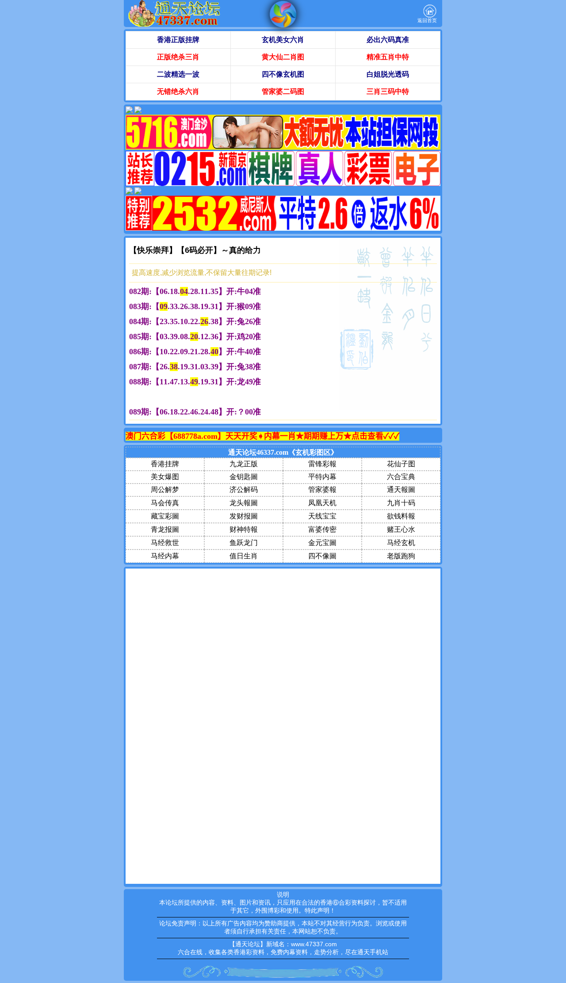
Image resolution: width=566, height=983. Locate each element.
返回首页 (427, 20)
